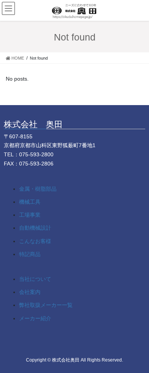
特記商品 (29, 254)
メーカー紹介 (35, 318)
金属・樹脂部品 (38, 189)
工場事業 (29, 215)
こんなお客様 (35, 241)
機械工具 (29, 202)
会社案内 (29, 292)
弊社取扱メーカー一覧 (46, 305)
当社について (35, 279)
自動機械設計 (35, 228)
